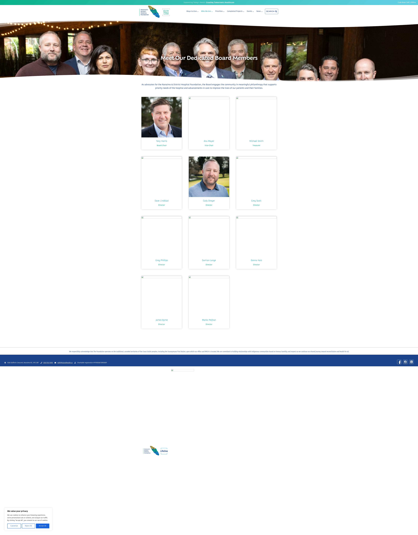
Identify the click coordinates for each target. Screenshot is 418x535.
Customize (14, 526)
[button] (161, 123)
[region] (28, 519)
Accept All (42, 526)
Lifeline (413, 2)
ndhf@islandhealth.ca (65, 363)
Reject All (28, 526)
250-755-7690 (48, 363)
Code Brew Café (403, 2)
